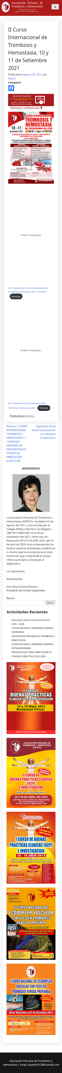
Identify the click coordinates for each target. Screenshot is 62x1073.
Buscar (11, 598)
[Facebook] (11, 88)
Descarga (16, 296)
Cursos (30, 416)
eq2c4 (11, 78)
